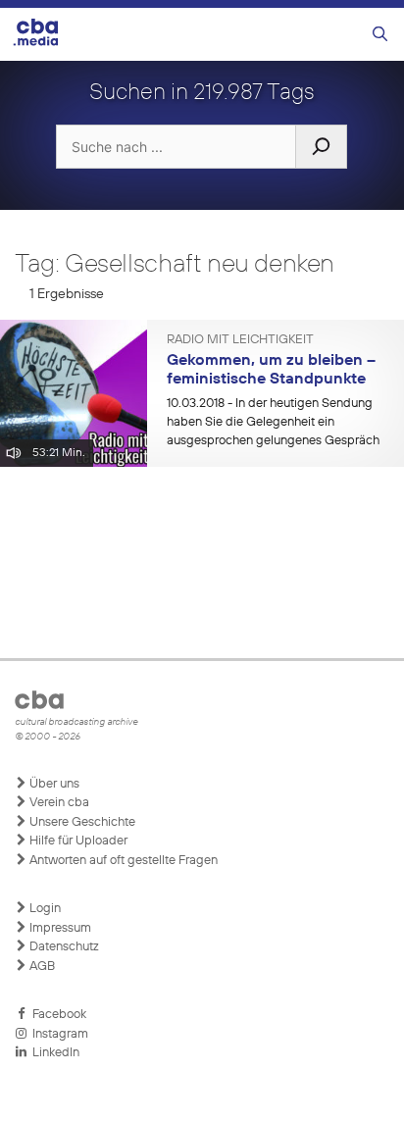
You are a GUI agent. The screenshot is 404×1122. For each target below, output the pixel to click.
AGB (40, 966)
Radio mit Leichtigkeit (240, 340)
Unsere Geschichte (80, 822)
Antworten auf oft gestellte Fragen (122, 860)
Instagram (57, 1034)
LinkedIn (52, 1052)
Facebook (56, 1014)
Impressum (58, 928)
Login (43, 908)
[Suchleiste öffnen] (380, 35)
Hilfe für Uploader (76, 841)
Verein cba (57, 802)
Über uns (52, 784)
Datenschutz (62, 947)
